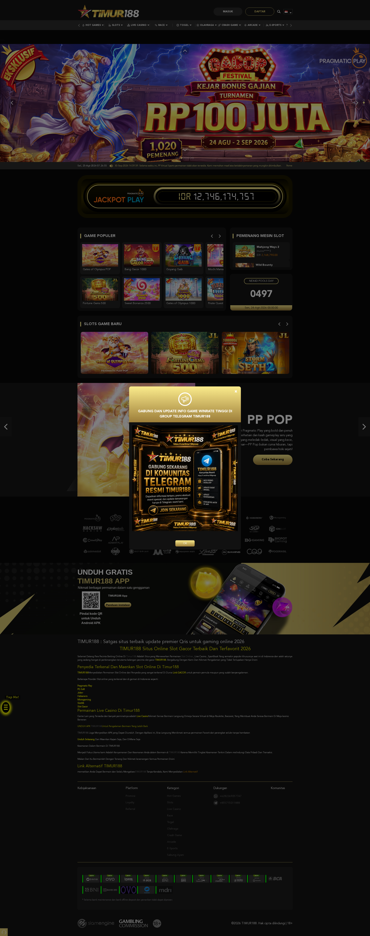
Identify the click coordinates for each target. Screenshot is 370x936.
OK (185, 543)
